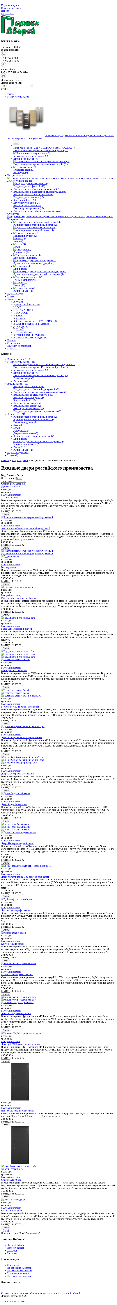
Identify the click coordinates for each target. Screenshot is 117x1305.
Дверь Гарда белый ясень (14, 804)
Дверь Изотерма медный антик (17, 843)
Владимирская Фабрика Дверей (32, 324)
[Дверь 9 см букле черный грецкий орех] (22, 757)
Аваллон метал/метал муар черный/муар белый (25, 528)
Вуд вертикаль (8, 567)
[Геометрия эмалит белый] (15, 690)
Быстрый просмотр (11, 495)
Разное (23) (19, 447)
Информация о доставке (19, 1267)
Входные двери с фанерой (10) (29, 386)
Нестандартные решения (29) (28, 408)
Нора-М (20, 329)
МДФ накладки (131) (18, 452)
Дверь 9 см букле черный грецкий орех (21, 737)
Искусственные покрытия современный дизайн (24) (40, 375)
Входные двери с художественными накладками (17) (40, 392)
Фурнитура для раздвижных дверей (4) (33, 436)
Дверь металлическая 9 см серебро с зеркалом (25, 877)
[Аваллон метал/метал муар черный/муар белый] (27, 550)
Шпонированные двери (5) (27, 372)
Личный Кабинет (16, 1245)
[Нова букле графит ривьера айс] (20, 1163)
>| (8, 1230)
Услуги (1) (12, 455)
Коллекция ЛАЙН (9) (24, 400)
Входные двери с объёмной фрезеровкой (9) (36, 389)
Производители (15, 299)
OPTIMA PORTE (25, 310)
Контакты (12, 348)
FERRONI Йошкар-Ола (27, 304)
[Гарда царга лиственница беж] (18, 651)
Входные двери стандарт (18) (28, 397)
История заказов (15, 1247)
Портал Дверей (24, 332)
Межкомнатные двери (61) (21, 361)
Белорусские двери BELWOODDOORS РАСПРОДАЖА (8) (44, 364)
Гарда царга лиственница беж (16, 628)
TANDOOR (22, 313)
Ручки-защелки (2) (23, 449)
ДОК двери (22, 326)
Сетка (20, 475)
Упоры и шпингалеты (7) (26, 444)
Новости (5, 10)
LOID (18, 307)
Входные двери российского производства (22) (37, 411)
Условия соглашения (18, 1273)
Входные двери (20, 460)
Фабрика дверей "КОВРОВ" (31, 335)
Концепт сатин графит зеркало (17, 974)
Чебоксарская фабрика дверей (31, 337)
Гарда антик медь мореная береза (18, 598)
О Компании (14, 343)
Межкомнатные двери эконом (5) (30, 370)
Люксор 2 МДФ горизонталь (16, 1013)
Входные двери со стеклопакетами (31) (33, 394)
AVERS (19, 301)
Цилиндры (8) (20, 438)
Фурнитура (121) (16, 414)
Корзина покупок (10, 5)
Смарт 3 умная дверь (12, 1210)
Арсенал (20, 318)
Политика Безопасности (19, 1270)
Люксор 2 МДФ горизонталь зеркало (20, 1044)
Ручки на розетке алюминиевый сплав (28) (35, 416)
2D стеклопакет (9, 497)
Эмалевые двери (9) (23, 378)
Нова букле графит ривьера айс (17, 1110)
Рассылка (12, 1253)
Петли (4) (18, 427)
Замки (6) (18, 425)
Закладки (12, 1250)
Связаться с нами (16, 1301)
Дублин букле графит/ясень (15, 910)
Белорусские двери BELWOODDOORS (36, 321)
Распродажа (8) (21, 381)
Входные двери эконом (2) (27, 405)
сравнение (6, 492)
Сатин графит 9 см (11, 1180)
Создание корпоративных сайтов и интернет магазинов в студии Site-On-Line (41, 1293)
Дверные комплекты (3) (25, 433)
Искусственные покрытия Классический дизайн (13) (40, 367)
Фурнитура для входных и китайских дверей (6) (38, 441)
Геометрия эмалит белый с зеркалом (20, 706)
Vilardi (19, 315)
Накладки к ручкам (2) (25, 422)
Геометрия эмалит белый (14, 670)
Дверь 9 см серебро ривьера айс (17, 773)
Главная (5, 460)
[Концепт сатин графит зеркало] (18, 997)
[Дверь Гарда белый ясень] (15, 824)
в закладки (6, 489)
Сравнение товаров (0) (13, 484)
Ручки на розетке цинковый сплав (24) (33, 419)
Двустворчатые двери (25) (27, 403)
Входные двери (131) (18, 383)
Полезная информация (19, 346)
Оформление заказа (11, 8)
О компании (13, 1265)
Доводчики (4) (20, 430)
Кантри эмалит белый (12, 943)
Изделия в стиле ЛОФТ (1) (21, 359)
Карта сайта (7, 13)
